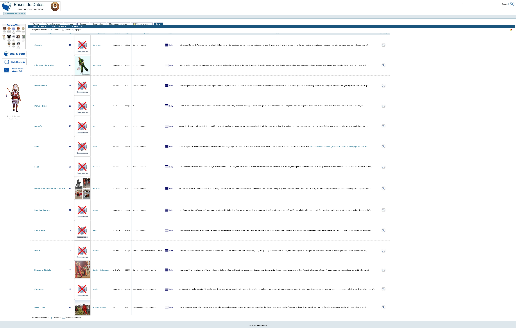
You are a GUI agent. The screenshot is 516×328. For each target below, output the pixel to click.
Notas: (277, 34)
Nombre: (50, 34)
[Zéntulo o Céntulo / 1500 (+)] (82, 270)
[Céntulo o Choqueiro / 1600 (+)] (82, 65)
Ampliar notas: (384, 34)
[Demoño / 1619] (82, 126)
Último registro (60, 26)
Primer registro (40, 26)
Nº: (70, 34)
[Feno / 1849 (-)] (82, 146)
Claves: (146, 34)
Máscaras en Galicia (15, 13)
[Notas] (383, 45)
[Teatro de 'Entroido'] (14, 98)
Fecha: (127, 34)
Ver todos (78, 26)
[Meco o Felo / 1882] (82, 307)
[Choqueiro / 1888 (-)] (82, 289)
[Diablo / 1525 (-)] (82, 250)
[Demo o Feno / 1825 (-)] (82, 106)
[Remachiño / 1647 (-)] (82, 230)
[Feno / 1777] (82, 167)
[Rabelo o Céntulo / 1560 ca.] (82, 210)
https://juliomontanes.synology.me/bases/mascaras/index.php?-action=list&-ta (339, 146)
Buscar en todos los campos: (471, 4)
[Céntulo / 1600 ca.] (82, 45)
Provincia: (117, 34)
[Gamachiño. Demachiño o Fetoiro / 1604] (82, 188)
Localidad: (101, 34)
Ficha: (170, 34)
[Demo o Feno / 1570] (82, 85)
